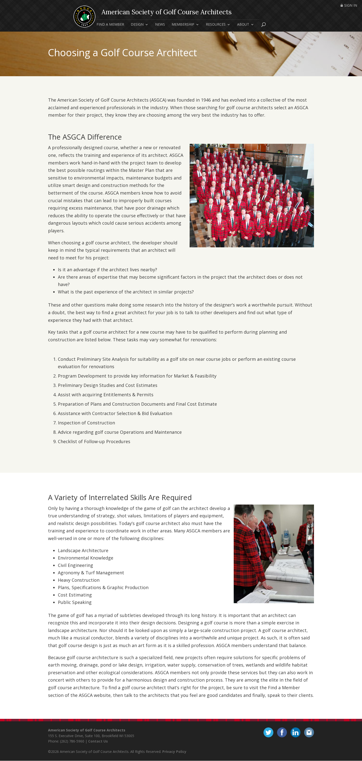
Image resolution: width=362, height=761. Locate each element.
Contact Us (98, 741)
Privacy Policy (174, 751)
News (160, 25)
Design (137, 25)
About (243, 25)
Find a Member (110, 25)
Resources (216, 25)
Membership (183, 25)
